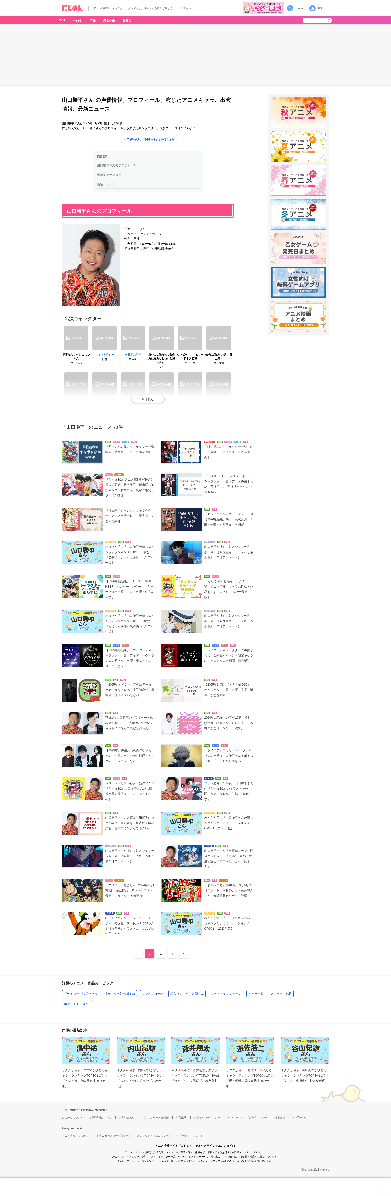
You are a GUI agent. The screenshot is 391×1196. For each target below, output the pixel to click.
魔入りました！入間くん (187, 993)
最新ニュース (106, 184)
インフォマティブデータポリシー (247, 1117)
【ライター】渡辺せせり (81, 993)
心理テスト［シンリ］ (190, 1135)
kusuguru (68, 1128)
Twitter (300, 8)
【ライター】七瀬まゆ (119, 993)
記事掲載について (101, 1117)
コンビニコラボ (152, 993)
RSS (321, 8)
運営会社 (280, 1117)
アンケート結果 (281, 993)
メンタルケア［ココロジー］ (154, 1135)
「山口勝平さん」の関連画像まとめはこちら (147, 139)
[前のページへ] (138, 953)
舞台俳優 (109, 20)
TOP (62, 20)
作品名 (77, 20)
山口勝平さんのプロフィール (117, 165)
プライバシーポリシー (207, 1117)
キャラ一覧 (256, 993)
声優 (93, 20)
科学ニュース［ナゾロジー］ (114, 1135)
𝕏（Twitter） (300, 1117)
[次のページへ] (183, 953)
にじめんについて (72, 1117)
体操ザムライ (133, 354)
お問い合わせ (127, 1117)
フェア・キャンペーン (226, 993)
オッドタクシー (105, 354)
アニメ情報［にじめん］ (76, 1135)
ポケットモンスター (77, 1004)
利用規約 (181, 1117)
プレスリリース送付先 (155, 1117)
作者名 (127, 20)
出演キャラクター (109, 175)
